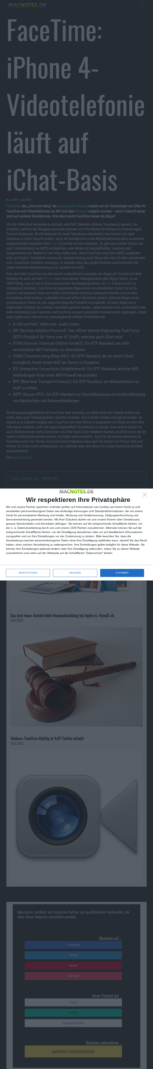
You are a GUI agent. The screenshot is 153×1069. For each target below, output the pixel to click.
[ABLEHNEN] (146, 496)
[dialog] (76, 534)
